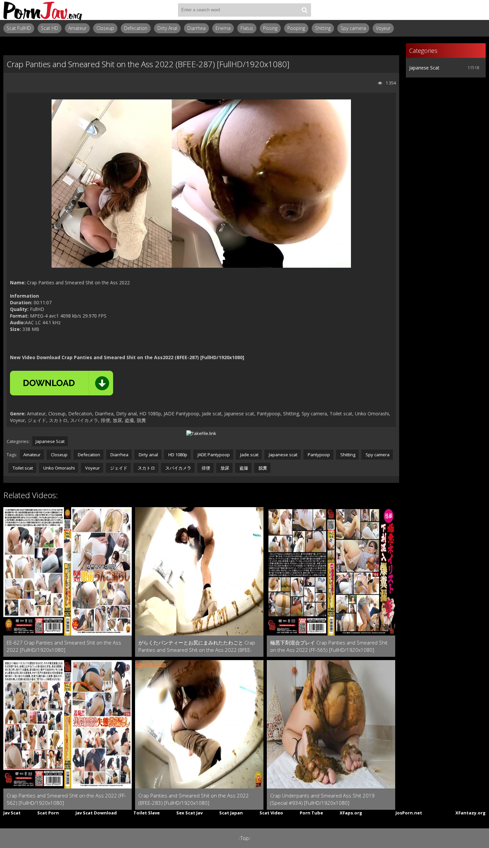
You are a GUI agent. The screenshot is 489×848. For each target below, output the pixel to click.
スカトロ (146, 468)
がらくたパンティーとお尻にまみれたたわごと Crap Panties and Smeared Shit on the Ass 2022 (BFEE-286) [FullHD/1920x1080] (196, 646)
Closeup (105, 28)
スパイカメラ (177, 468)
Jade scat (248, 455)
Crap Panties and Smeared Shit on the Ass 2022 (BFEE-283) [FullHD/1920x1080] (193, 799)
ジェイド (118, 468)
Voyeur (383, 28)
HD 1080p (177, 455)
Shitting (323, 28)
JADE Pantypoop (213, 455)
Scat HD (49, 28)
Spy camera (353, 28)
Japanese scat (282, 455)
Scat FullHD (19, 28)
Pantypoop (318, 455)
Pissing (270, 28)
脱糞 (262, 468)
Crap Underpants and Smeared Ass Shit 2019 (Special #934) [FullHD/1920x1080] (322, 799)
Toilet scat (22, 468)
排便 (205, 468)
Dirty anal (148, 455)
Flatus (247, 28)
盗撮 (243, 468)
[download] (61, 383)
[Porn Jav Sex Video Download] (43, 10)
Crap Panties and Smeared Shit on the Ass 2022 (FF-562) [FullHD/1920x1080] (66, 799)
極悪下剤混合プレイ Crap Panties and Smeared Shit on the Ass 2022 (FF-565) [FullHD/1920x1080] (329, 646)
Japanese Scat (50, 441)
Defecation (135, 28)
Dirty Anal (167, 28)
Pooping (296, 28)
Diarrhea (196, 28)
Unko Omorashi (58, 468)
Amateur (77, 28)
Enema (223, 28)
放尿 (224, 468)
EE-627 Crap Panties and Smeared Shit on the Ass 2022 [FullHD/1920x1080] (64, 646)
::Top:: (245, 838)
